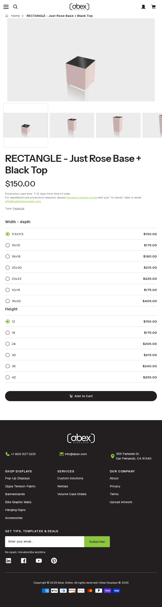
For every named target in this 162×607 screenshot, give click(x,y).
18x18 (16, 256)
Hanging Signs (15, 510)
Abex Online (65, 582)
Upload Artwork (121, 502)
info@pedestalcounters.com (23, 201)
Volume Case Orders (71, 494)
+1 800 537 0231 (23, 454)
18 (13, 333)
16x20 (16, 301)
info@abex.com (76, 454)
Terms (114, 494)
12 (13, 321)
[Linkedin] (8, 560)
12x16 (16, 290)
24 (14, 344)
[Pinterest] (54, 560)
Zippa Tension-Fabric (20, 486)
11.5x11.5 (17, 234)
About (114, 478)
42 (14, 377)
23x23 (16, 279)
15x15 (16, 245)
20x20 (17, 267)
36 (14, 366)
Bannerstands (15, 494)
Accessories (14, 518)
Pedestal (18, 208)
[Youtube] (38, 560)
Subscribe (97, 542)
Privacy (115, 486)
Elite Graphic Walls (18, 502)
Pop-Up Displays (17, 478)
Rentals (62, 486)
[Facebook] (23, 560)
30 (14, 355)
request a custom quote (81, 197)
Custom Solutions (70, 478)
